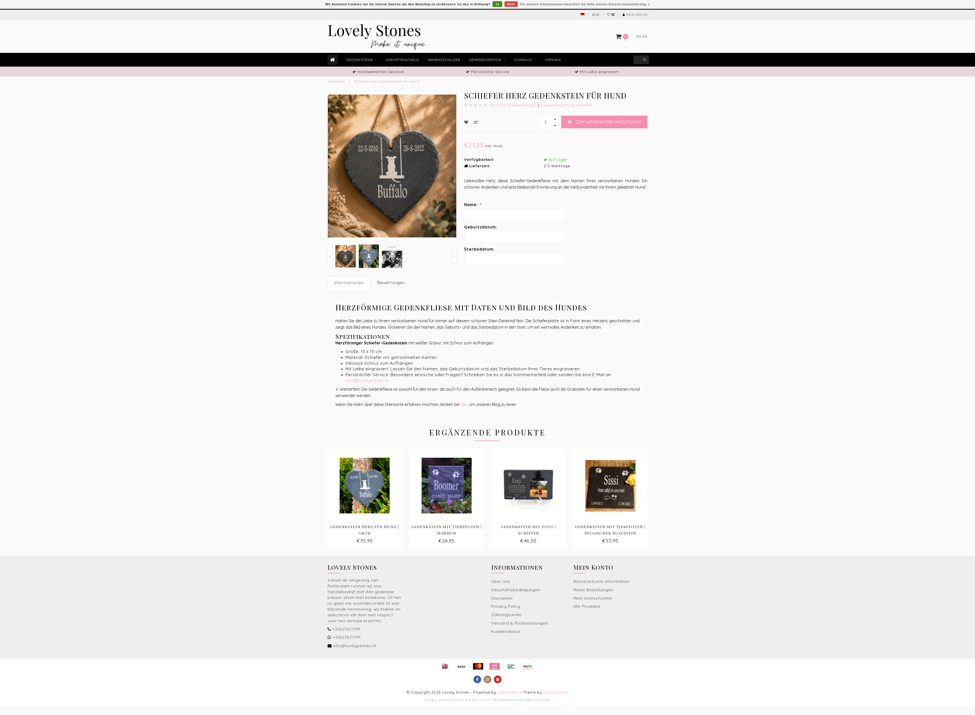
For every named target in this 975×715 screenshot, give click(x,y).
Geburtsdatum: (480, 227)
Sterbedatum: (479, 249)
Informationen (349, 282)
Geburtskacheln (402, 60)
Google (545, 700)
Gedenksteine (359, 60)
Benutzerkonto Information (601, 581)
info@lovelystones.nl (367, 380)
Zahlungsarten (506, 614)
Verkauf (553, 60)
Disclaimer (502, 598)
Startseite (336, 81)
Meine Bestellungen (593, 589)
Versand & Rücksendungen (519, 623)
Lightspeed (507, 692)
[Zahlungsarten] (445, 666)
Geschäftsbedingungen (515, 589)
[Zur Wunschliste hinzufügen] (466, 122)
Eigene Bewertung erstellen (566, 105)
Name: (472, 204)
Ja (497, 4)
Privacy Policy (506, 606)
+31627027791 (346, 629)
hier (463, 404)
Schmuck (523, 60)
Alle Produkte (587, 606)
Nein (511, 4)
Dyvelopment (555, 692)
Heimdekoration (485, 60)
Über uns (500, 581)
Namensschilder (444, 60)
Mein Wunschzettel (592, 598)
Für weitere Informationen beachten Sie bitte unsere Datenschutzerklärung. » (585, 4)
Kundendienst (505, 631)
